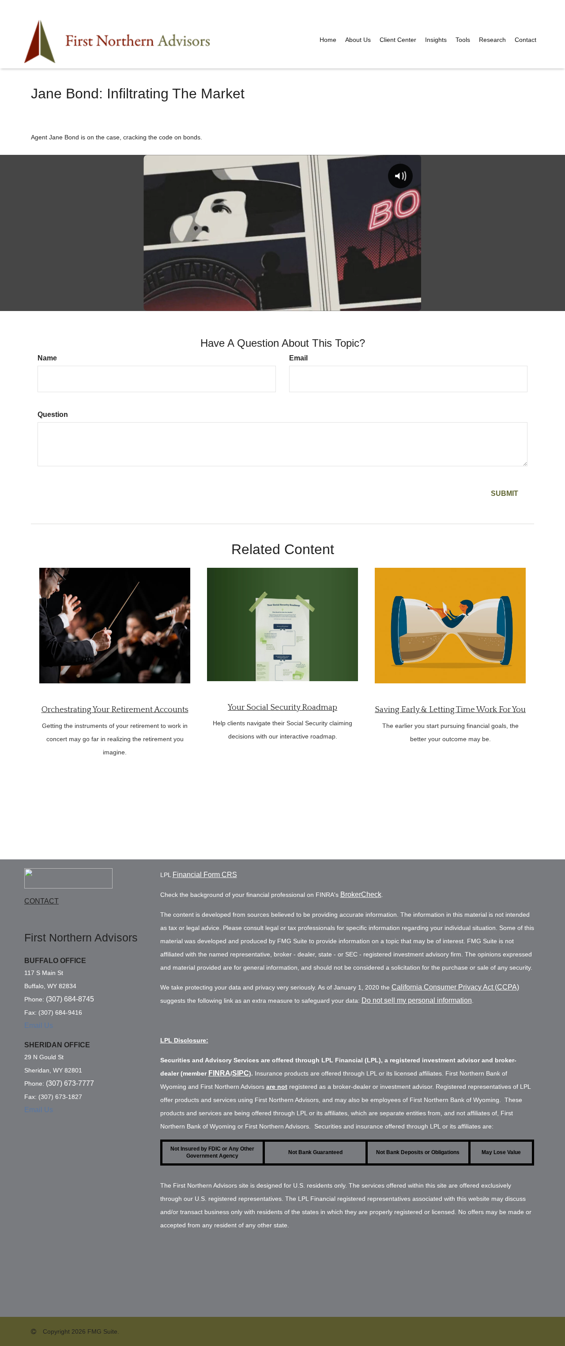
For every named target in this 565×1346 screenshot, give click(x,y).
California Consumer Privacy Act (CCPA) (455, 987)
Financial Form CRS (205, 874)
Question (53, 414)
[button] (358, 39)
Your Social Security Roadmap (282, 707)
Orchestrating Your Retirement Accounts (114, 709)
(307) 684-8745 (70, 999)
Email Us (38, 1025)
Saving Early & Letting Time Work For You (450, 709)
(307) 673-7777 (70, 1083)
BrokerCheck (360, 894)
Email (298, 358)
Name (47, 358)
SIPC (240, 1073)
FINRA (219, 1073)
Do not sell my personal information (417, 1000)
